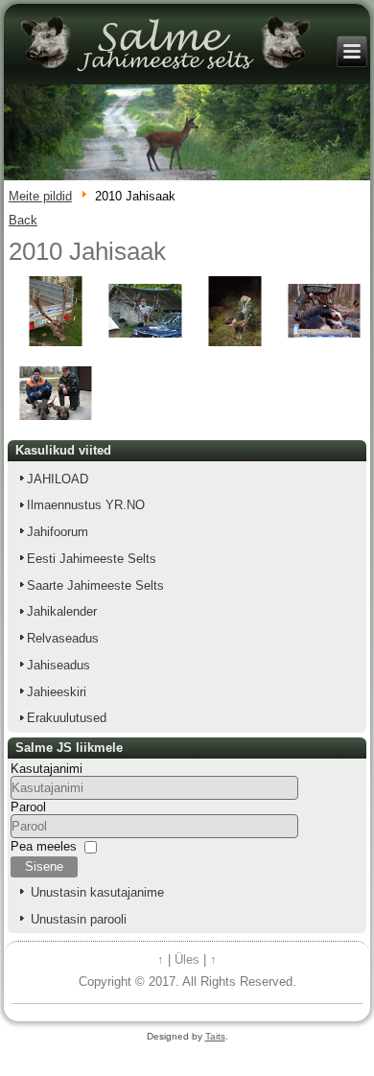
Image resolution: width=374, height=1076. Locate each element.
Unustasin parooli (79, 919)
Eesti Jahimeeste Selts (91, 558)
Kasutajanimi (46, 768)
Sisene (44, 866)
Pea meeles (44, 846)
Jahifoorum (57, 532)
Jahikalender (62, 611)
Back (23, 220)
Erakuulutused (66, 718)
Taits (215, 1036)
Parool (28, 807)
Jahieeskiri (56, 692)
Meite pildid (40, 196)
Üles (187, 959)
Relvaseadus (63, 638)
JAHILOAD (57, 479)
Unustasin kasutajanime (97, 892)
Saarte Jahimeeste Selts (95, 585)
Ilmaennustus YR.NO (86, 505)
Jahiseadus (58, 665)
